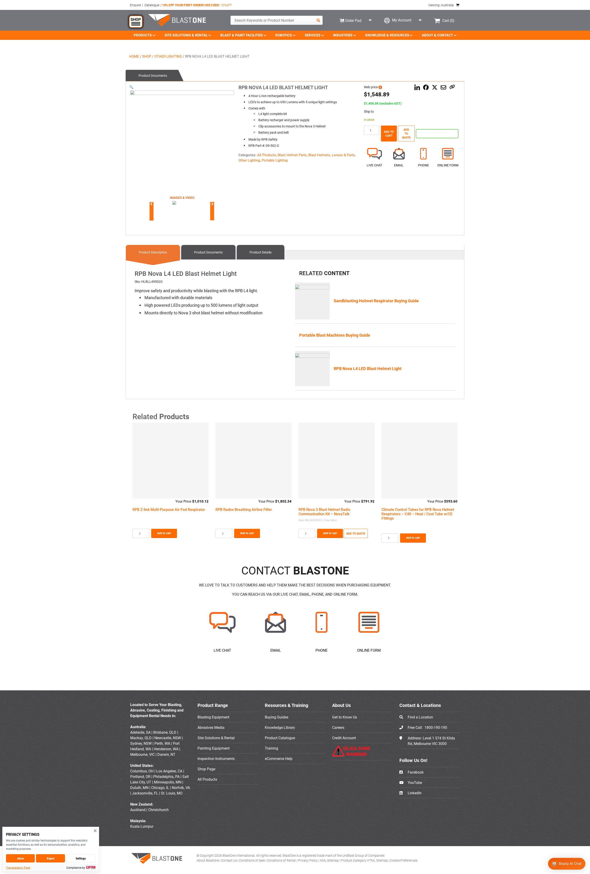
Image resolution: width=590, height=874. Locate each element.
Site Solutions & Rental (216, 737)
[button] (131, 87)
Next (211, 204)
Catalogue (152, 5)
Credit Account (344, 737)
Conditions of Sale (252, 860)
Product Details (260, 252)
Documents (153, 75)
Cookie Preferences (403, 860)
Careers (338, 727)
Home (134, 56)
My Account (401, 20)
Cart (448, 20)
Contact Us (229, 860)
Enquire (135, 5)
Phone (423, 165)
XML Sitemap (329, 860)
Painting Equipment (214, 748)
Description (153, 252)
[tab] (154, 75)
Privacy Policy (308, 860)
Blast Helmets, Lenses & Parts (331, 155)
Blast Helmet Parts (292, 155)
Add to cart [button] (164, 533)
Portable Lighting (275, 160)
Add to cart (389, 133)
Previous (151, 204)
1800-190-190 (436, 727)
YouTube (414, 782)
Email (399, 165)
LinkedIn (414, 792)
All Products (266, 155)
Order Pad (352, 20)
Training (271, 748)
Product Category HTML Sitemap (365, 860)
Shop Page (206, 768)
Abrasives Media (211, 727)
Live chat (374, 165)
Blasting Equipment (213, 717)
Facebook (415, 772)
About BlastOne (208, 860)
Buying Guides (276, 717)
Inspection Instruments (216, 758)
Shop (146, 56)
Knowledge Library (280, 727)
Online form (447, 165)
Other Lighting (168, 56)
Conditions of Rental (282, 860)
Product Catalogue (280, 737)
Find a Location (420, 717)
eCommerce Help (278, 758)
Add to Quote (406, 133)
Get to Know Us (344, 717)
